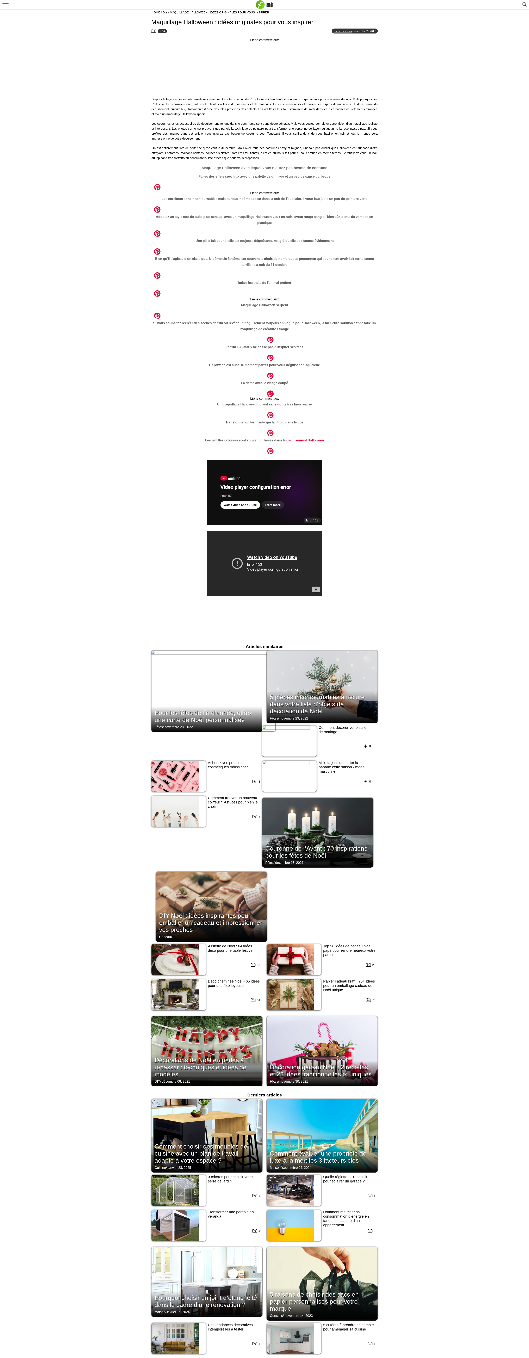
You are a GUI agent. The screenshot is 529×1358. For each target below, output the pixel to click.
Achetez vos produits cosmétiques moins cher (228, 765)
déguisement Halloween (305, 440)
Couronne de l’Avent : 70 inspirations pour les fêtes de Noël (316, 852)
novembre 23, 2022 (294, 718)
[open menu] (5, 5)
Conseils (276, 1315)
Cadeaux (166, 937)
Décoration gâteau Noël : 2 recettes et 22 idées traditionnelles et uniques (321, 1071)
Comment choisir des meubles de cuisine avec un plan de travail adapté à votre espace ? (201, 1153)
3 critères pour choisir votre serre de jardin (230, 1179)
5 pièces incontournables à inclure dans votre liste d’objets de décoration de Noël (317, 704)
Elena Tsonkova (343, 31)
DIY (165, 12)
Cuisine (160, 1167)
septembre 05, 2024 (296, 1167)
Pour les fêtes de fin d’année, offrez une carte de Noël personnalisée (203, 716)
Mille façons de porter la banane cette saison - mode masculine (342, 767)
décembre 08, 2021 (176, 1081)
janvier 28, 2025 (179, 1167)
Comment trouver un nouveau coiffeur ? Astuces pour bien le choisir (233, 802)
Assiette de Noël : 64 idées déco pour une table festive (230, 948)
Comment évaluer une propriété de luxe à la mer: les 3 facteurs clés (318, 1157)
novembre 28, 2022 (178, 727)
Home (155, 12)
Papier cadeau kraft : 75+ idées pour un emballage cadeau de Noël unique (349, 985)
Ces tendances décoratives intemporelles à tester (230, 1327)
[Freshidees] (264, 4)
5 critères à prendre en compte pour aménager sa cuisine (348, 1327)
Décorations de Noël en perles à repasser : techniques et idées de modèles (201, 1067)
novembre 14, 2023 (299, 1315)
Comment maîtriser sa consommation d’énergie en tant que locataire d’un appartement (346, 1218)
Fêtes (159, 727)
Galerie (151, 185)
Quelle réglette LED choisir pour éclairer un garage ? (345, 1179)
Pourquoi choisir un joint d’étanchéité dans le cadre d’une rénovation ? (206, 1301)
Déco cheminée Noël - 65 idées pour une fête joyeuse (234, 983)
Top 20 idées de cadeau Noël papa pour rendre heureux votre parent (349, 950)
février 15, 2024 (178, 1312)
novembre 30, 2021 (294, 1081)
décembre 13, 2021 (289, 862)
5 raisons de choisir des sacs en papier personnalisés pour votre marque (314, 1301)
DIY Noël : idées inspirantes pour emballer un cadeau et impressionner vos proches (210, 922)
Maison (275, 1167)
